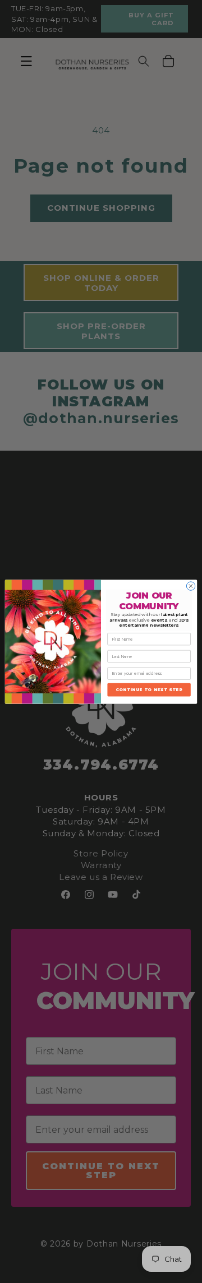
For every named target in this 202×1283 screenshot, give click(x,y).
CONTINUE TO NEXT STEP (149, 689)
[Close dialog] (190, 585)
